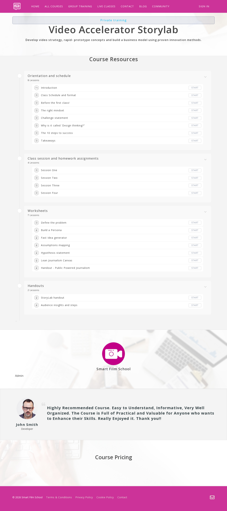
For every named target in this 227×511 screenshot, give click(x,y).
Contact (122, 497)
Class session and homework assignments (63, 158)
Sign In (204, 6)
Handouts (36, 286)
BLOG (143, 6)
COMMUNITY (160, 6)
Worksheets (38, 211)
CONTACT (127, 6)
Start (194, 87)
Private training (113, 20)
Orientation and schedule (49, 76)
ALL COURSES (54, 6)
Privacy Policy (84, 497)
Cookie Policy (105, 497)
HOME (35, 6)
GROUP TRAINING (80, 6)
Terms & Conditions (59, 497)
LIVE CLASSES (106, 6)
